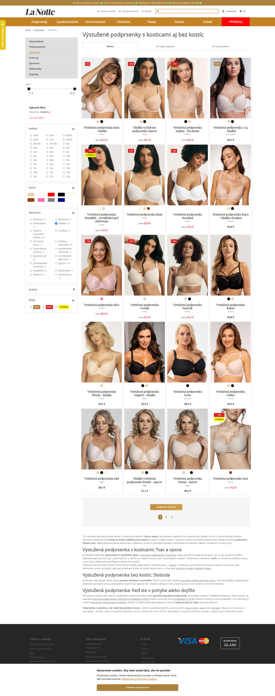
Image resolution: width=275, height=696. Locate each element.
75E (35, 176)
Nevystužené (36, 41)
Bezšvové (64, 219)
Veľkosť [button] (33, 128)
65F (68, 147)
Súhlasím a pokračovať (137, 687)
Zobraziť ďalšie (166, 507)
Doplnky (34, 74)
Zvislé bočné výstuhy (39, 250)
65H (51, 151)
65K (51, 155)
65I (67, 151)
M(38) (69, 135)
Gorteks (216, 607)
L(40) (35, 139)
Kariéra (144, 653)
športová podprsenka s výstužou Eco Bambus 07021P (121, 598)
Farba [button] (32, 187)
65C (68, 143)
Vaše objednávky (93, 643)
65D (35, 147)
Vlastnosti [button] (35, 212)
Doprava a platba (108, 11)
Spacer (64, 263)
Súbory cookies (148, 662)
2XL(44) (37, 143)
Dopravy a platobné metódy (43, 661)
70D (51, 160)
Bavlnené (39, 219)
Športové (34, 63)
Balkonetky (35, 68)
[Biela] (41, 195)
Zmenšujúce (64, 276)
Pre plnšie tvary (38, 243)
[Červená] (51, 195)
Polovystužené (37, 46)
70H (68, 164)
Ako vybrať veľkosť (130, 11)
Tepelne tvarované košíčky (39, 234)
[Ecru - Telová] (71, 195)
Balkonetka (65, 270)
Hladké (64, 223)
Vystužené (34, 52)
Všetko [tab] (110, 46)
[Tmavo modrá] (61, 200)
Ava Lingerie (192, 607)
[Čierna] (61, 195)
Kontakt (148, 11)
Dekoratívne (39, 225)
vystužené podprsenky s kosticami (158, 554)
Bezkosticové (40, 257)
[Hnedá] (31, 200)
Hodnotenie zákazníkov (41, 648)
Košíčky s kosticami (65, 243)
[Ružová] (41, 200)
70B (68, 155)
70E (68, 160)
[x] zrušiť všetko (36, 117)
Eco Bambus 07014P (183, 598)
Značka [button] (33, 289)
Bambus (39, 274)
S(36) (35, 135)
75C (51, 172)
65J (34, 155)
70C (35, 160)
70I (34, 168)
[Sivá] (51, 200)
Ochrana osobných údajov (97, 661)
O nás (143, 644)
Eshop (28, 30)
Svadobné (40, 270)
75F (51, 176)
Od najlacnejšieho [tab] (165, 46)
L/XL (51, 139)
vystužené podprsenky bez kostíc (198, 580)
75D (68, 172)
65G (35, 151)
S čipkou (64, 230)
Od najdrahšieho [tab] (220, 46)
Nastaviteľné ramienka (65, 250)
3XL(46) (53, 143)
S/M (51, 135)
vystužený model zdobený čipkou (193, 568)
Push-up (33, 57)
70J (51, 168)
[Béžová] (31, 195)
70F (35, 164)
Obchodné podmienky (96, 656)
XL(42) (69, 139)
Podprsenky (39, 30)
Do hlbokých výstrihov (64, 257)
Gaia (202, 607)
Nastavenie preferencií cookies (139, 679)
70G (51, 164)
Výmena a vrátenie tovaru (42, 644)
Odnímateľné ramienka (40, 265)
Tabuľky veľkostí (37, 657)
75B (35, 172)
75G (68, 176)
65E (51, 147)
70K (68, 168)
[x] (49, 112)
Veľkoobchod (147, 657)
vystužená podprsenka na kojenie (108, 602)
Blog (32, 653)
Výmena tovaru (92, 647)
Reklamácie (90, 652)
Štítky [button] (32, 300)
